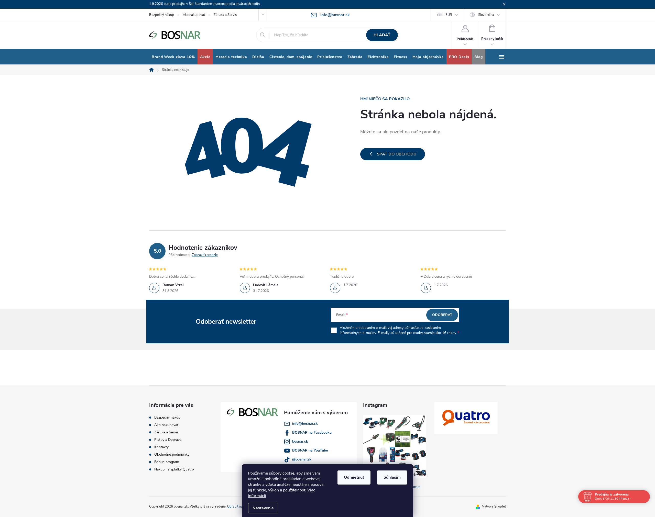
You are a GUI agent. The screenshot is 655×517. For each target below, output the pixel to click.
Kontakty (161, 447)
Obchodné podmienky (171, 454)
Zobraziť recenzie (205, 255)
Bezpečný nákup (161, 15)
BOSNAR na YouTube (310, 450)
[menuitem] (173, 57)
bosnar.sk (300, 441)
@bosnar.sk (301, 459)
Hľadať (382, 35)
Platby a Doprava (167, 439)
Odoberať (442, 314)
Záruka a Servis (225, 15)
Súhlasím (392, 477)
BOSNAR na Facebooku (312, 432)
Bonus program (166, 461)
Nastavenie (263, 508)
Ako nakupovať (194, 15)
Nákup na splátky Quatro (174, 469)
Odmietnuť (354, 477)
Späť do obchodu (397, 154)
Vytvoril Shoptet (494, 506)
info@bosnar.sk (305, 423)
